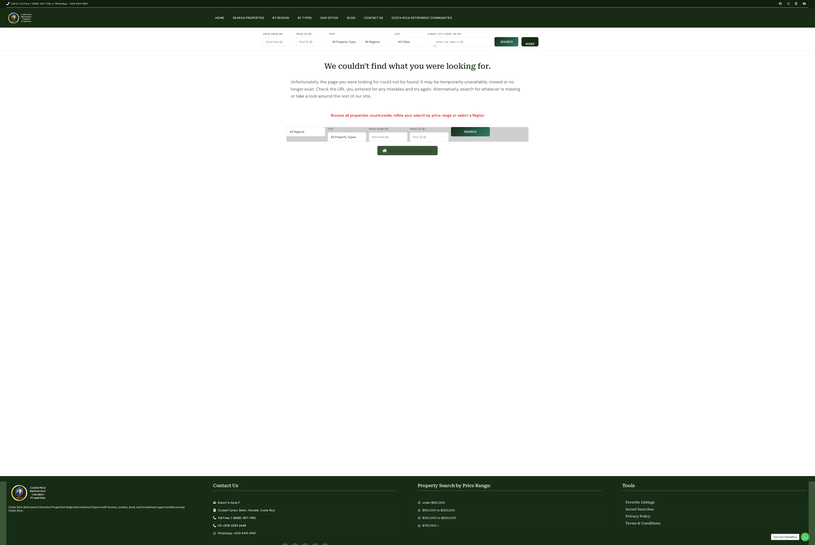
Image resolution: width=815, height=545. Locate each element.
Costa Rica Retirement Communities (422, 18)
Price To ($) (304, 33)
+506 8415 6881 (78, 3)
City (397, 33)
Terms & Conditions (642, 523)
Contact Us (373, 18)
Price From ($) (272, 33)
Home (219, 18)
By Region (281, 18)
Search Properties (248, 18)
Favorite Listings (640, 502)
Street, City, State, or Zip (444, 33)
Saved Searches (639, 509)
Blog (351, 18)
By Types (305, 18)
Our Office (329, 18)
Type (332, 33)
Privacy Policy (637, 516)
